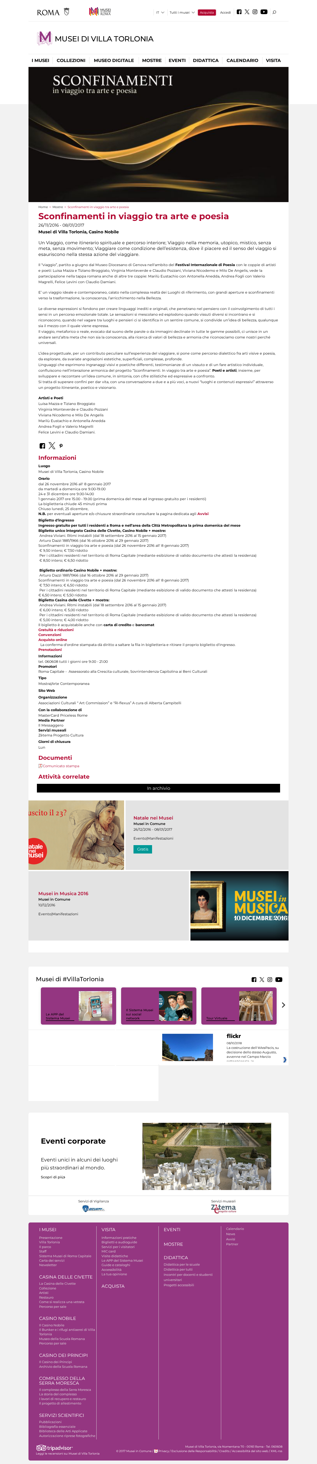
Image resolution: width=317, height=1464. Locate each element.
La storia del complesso (58, 1394)
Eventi (177, 60)
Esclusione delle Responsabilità (194, 1451)
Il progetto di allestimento (60, 1403)
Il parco (45, 1247)
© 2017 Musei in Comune (134, 1451)
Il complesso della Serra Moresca (65, 1390)
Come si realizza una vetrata (61, 1302)
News (230, 1234)
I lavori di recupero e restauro (62, 1399)
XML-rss (276, 1451)
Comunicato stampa (61, 766)
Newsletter (48, 1265)
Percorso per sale (52, 1307)
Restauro (46, 1297)
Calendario (242, 60)
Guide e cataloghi (116, 1265)
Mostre (152, 60)
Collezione (47, 1288)
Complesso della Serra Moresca (62, 1380)
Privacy (163, 1451)
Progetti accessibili (179, 1285)
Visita (273, 60)
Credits (224, 1451)
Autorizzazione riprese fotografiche (67, 1436)
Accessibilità (112, 1270)
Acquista (207, 12)
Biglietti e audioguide (119, 1242)
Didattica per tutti (178, 1269)
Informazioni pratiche (119, 1238)
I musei (40, 60)
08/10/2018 (253, 1052)
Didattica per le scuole (182, 1264)
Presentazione (50, 1238)
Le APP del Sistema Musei (58, 1016)
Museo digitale (114, 60)
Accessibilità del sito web (250, 1451)
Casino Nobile (57, 1318)
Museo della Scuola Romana (62, 1339)
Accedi (225, 12)
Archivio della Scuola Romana (63, 1367)
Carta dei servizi (52, 1260)
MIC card (109, 1251)
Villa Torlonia (49, 1242)
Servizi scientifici (61, 1415)
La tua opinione (114, 1274)
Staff (42, 1251)
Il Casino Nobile (51, 1325)
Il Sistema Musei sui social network (139, 1014)
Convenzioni (49, 635)
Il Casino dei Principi (55, 1362)
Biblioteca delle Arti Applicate (63, 1431)
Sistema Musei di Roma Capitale (65, 1256)
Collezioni (71, 60)
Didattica (206, 60)
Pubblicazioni (50, 1422)
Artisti (44, 1293)
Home (43, 207)
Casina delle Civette (66, 1277)
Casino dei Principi (63, 1355)
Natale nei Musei (153, 818)
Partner (232, 1244)
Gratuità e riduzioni (56, 630)
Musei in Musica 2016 (63, 893)
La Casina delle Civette (57, 1283)
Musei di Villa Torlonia (104, 38)
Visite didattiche (115, 1256)
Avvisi (203, 514)
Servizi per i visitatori (118, 1247)
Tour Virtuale (216, 1018)
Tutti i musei (180, 12)
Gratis (142, 849)
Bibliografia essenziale (57, 1427)
